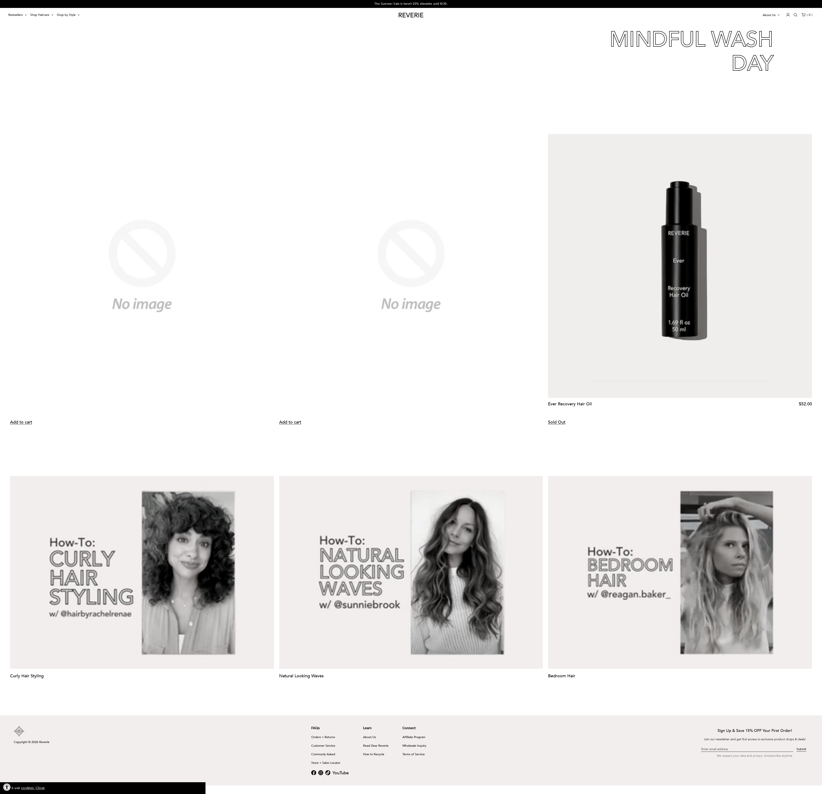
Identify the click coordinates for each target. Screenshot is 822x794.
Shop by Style (66, 15)
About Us (769, 15)
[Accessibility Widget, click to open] (7, 787)
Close (40, 788)
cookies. (28, 788)
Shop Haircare (39, 15)
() (809, 15)
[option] (411, 4)
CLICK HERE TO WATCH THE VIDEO (234, 125)
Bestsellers (15, 15)
